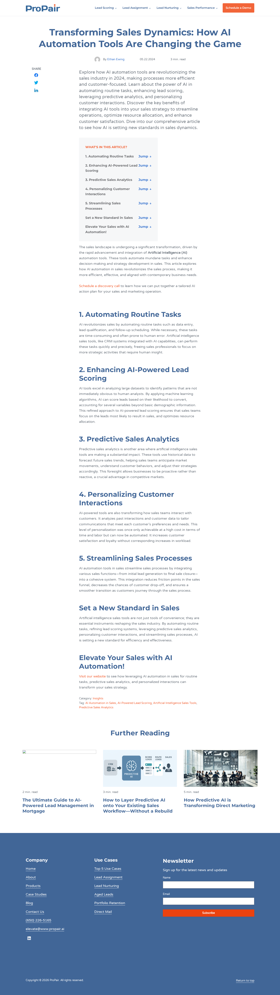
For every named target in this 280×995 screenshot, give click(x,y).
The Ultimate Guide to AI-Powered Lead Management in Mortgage (58, 805)
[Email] (36, 98)
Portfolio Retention (109, 903)
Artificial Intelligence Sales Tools (174, 703)
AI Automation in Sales (100, 703)
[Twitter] (36, 82)
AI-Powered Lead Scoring (135, 703)
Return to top (245, 980)
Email (166, 894)
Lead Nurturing (106, 886)
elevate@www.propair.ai (45, 929)
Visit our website (93, 676)
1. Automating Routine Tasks (109, 156)
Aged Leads (103, 894)
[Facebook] (36, 75)
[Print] (36, 105)
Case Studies (36, 894)
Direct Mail (103, 912)
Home (31, 869)
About (31, 877)
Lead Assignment (108, 877)
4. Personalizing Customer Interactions (107, 191)
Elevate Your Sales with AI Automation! (107, 229)
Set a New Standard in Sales (109, 218)
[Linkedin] (36, 90)
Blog (29, 903)
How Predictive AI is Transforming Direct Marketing (219, 802)
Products (33, 886)
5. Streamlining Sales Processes (103, 205)
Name (166, 877)
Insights (98, 698)
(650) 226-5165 (38, 920)
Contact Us (35, 912)
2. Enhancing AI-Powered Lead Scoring (111, 168)
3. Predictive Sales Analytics (108, 180)
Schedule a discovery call (99, 286)
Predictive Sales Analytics (96, 707)
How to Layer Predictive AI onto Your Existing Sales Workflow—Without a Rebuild (138, 805)
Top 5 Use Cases (107, 869)
